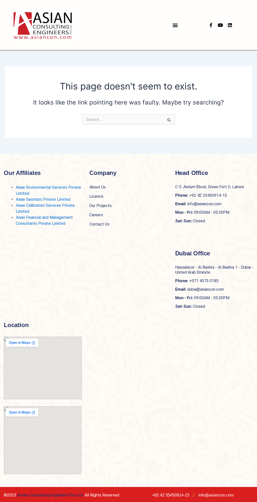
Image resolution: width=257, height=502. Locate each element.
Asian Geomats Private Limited (43, 199)
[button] (175, 25)
